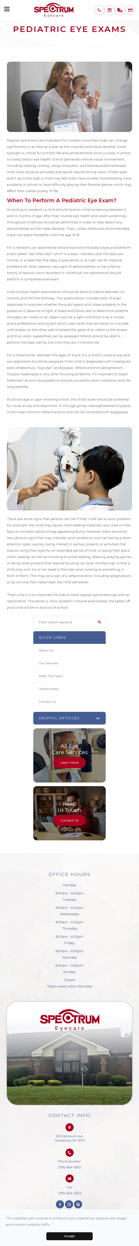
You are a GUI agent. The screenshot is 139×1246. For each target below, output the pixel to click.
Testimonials (49, 689)
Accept (69, 1236)
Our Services (48, 663)
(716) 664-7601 (69, 1167)
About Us (46, 650)
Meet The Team (51, 676)
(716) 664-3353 (69, 1193)
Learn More (69, 763)
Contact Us (47, 702)
